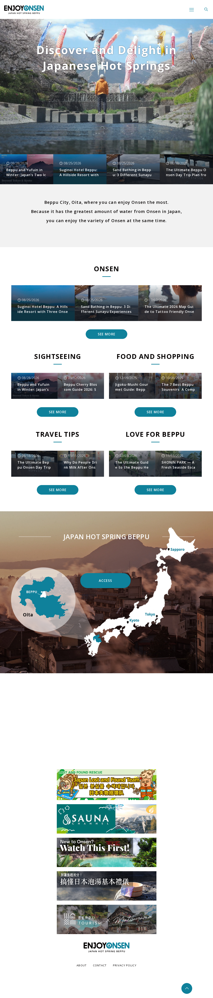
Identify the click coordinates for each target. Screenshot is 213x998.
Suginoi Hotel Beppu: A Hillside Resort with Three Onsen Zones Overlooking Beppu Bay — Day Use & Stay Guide (79, 172)
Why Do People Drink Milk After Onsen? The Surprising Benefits (80, 465)
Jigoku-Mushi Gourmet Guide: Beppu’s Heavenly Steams (131, 387)
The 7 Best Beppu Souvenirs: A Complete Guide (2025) (178, 387)
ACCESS (105, 580)
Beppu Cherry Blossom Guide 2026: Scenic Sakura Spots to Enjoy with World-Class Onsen (81, 387)
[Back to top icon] (186, 988)
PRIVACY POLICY (124, 965)
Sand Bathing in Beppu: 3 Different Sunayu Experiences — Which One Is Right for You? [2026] (132, 172)
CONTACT (100, 965)
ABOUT (82, 965)
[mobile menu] (191, 9)
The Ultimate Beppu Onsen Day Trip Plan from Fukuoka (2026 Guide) (186, 172)
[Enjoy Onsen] (24, 9)
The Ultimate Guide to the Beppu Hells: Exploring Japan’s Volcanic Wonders (132, 465)
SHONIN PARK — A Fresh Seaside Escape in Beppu (178, 465)
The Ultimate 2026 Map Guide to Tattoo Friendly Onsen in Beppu (169, 309)
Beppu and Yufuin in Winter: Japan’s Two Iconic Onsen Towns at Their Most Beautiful (26, 172)
